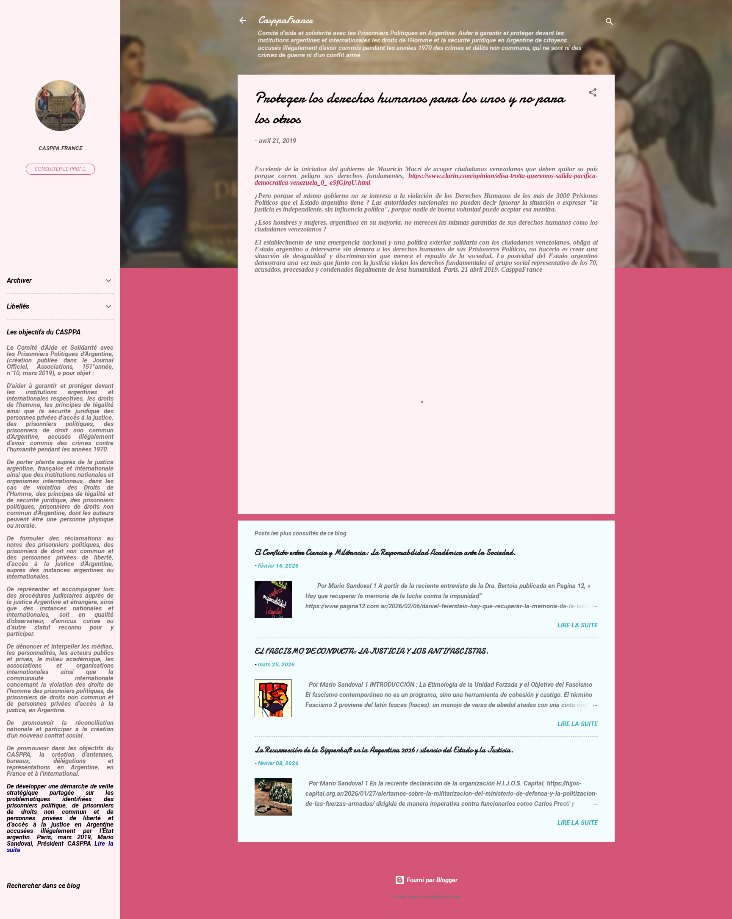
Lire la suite (577, 625)
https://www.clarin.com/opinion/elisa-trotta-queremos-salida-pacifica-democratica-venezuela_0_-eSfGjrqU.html (426, 179)
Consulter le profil (60, 169)
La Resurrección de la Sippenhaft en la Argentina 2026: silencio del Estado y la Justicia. (384, 750)
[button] (593, 93)
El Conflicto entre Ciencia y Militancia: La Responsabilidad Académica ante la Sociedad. (385, 552)
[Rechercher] (609, 23)
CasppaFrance (285, 20)
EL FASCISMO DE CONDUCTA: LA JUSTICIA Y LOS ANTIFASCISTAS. (371, 651)
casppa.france (60, 148)
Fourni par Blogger (431, 880)
